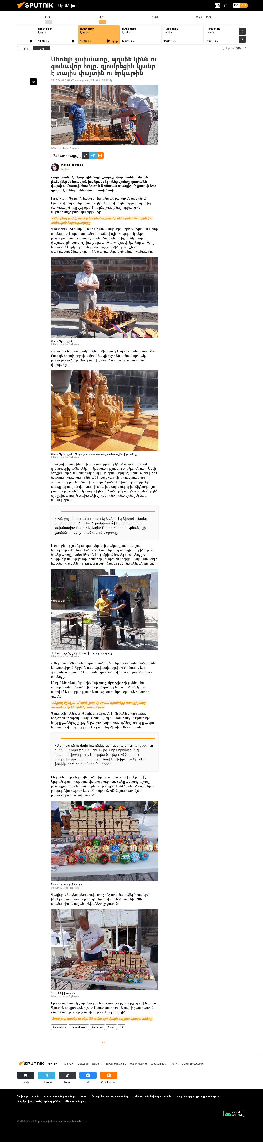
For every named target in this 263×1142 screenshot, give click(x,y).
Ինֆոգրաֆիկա (138, 1063)
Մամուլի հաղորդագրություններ (109, 1096)
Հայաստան (97, 1026)
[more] (33, 81)
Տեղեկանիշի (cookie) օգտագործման (39, 1101)
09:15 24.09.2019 (60, 80)
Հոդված (65, 169)
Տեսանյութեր (158, 1063)
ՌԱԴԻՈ (174, 1063)
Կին (121, 1026)
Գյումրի (111, 1026)
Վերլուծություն (115, 1063)
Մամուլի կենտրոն (193, 1063)
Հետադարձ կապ (75, 1101)
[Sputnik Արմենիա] (36, 9)
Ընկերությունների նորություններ (152, 1096)
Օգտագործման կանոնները (59, 1096)
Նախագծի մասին (28, 1096)
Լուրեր (42, 32)
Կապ (83, 1096)
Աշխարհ (97, 1063)
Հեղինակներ (59, 1026)
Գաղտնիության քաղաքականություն (198, 1096)
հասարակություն (78, 1026)
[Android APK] (233, 1114)
